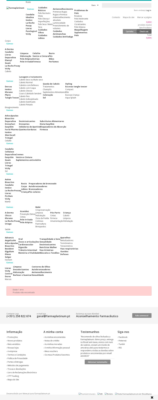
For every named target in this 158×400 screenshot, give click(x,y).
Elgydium (9, 251)
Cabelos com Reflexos (29, 85)
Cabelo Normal (26, 82)
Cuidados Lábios (42, 36)
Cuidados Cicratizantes (80, 23)
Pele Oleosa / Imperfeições (44, 20)
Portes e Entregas (15, 362)
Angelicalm (10, 240)
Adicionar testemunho (97, 362)
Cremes (19, 154)
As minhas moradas (53, 344)
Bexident (9, 248)
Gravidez (24, 211)
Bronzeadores (36, 189)
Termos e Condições (17, 355)
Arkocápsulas (11, 115)
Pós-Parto (55, 212)
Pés (50, 56)
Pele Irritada (26, 61)
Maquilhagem (81, 29)
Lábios (24, 189)
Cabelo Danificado (27, 102)
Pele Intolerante (81, 18)
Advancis (9, 237)
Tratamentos (48, 86)
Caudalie (30, 14)
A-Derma (9, 49)
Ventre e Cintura (41, 56)
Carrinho (129, 31)
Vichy (28, 34)
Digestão (22, 247)
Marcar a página (144, 17)
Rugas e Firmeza (60, 14)
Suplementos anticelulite (28, 160)
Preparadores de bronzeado (42, 183)
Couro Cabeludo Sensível (30, 93)
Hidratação (25, 56)
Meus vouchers (51, 351)
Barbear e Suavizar (22, 275)
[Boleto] (109, 394)
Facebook (123, 337)
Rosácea (78, 16)
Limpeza (24, 53)
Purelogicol (31, 31)
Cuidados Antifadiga (63, 36)
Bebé (37, 207)
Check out (144, 31)
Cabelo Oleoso (25, 90)
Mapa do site (128, 17)
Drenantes (24, 124)
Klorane (9, 92)
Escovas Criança (72, 95)
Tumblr (122, 344)
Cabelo (66, 215)
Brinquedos (40, 226)
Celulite (36, 53)
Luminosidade (59, 23)
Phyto (8, 95)
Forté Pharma (12, 129)
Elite (67, 92)
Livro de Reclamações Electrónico (22, 372)
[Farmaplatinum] (15, 8)
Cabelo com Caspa (27, 88)
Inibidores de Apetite (29, 126)
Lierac (29, 28)
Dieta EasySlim (47, 124)
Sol (44, 97)
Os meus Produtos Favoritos (57, 355)
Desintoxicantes (27, 121)
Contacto (116, 17)
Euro (94, 5)
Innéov (29, 20)
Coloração (48, 95)
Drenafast (10, 124)
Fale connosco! (141, 315)
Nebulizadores (66, 240)
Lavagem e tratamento (30, 77)
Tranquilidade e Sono (50, 239)
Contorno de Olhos (41, 266)
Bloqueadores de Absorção (53, 126)
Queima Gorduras (27, 129)
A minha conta (53, 332)
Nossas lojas (13, 347)
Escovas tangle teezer (76, 86)
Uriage (8, 223)
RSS (120, 347)
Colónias (39, 221)
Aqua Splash (70, 97)
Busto (52, 53)
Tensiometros (66, 246)
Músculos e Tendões (49, 253)
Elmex (8, 254)
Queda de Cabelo (51, 84)
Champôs (47, 89)
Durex (8, 276)
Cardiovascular (25, 244)
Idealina (30, 17)
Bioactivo (9, 118)
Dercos (8, 86)
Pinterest (122, 340)
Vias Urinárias (46, 250)
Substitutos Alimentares (52, 121)
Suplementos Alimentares (54, 92)
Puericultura (40, 223)
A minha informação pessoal (57, 347)
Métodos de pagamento (18, 365)
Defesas (64, 254)
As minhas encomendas (55, 337)
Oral (20, 239)
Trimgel (9, 138)
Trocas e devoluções (17, 369)
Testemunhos (90, 332)
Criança (25, 192)
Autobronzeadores (38, 186)
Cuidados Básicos (42, 9)
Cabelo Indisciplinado (28, 99)
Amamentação (56, 221)
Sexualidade (46, 241)
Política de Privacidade (17, 358)
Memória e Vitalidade (29, 253)
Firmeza (37, 61)
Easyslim (9, 157)
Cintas (22, 217)
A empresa (12, 351)
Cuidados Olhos (42, 31)
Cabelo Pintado (26, 104)
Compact (69, 89)
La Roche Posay (30, 24)
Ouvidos (64, 251)
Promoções (13, 337)
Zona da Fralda (42, 218)
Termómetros (66, 243)
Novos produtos (15, 340)
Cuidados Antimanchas (59, 32)
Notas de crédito (52, 340)
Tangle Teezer (12, 97)
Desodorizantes (21, 269)
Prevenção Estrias (27, 214)
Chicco (8, 215)
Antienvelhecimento (63, 9)
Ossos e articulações (28, 241)
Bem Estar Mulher (48, 247)
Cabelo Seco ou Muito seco (31, 79)
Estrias (36, 59)
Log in (148, 10)
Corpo (24, 186)
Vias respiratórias (69, 248)
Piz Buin (9, 196)
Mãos (51, 59)
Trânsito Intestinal (27, 250)
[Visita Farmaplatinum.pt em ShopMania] (133, 394)
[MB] (100, 394)
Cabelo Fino (24, 96)
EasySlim (9, 126)
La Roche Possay (13, 190)
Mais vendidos (14, 344)
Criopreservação (42, 210)
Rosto (24, 183)
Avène (8, 179)
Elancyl (8, 60)
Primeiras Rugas (60, 11)
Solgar (8, 257)
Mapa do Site (13, 379)
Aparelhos (65, 237)
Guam (8, 63)
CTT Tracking (13, 376)
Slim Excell (10, 135)
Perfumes (54, 61)
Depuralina (10, 57)
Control (8, 273)
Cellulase (9, 151)
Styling (68, 84)
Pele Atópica (79, 27)
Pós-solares (34, 192)
